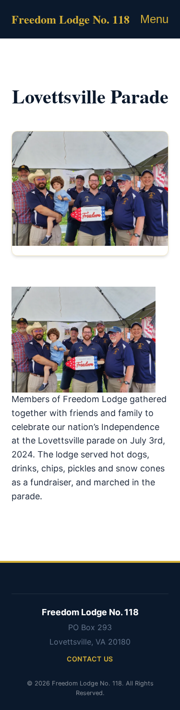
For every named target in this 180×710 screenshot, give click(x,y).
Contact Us (90, 659)
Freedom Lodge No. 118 (71, 19)
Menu (154, 19)
